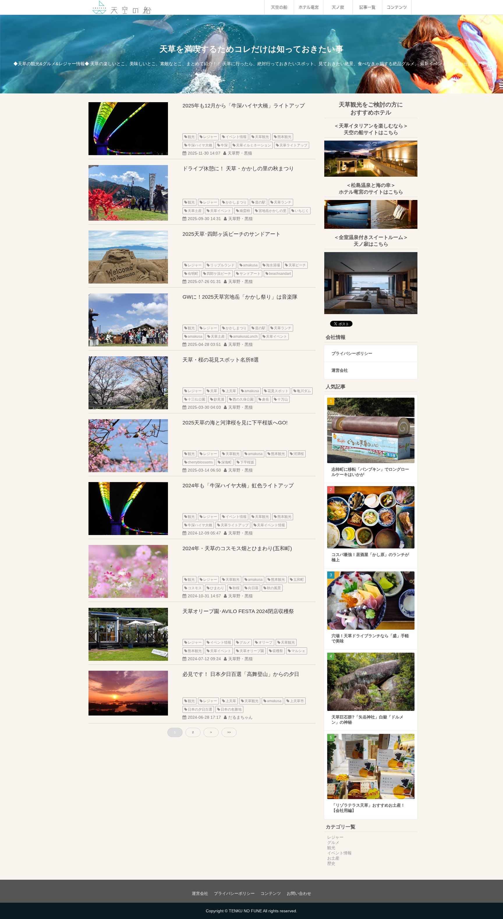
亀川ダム (304, 391)
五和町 (298, 580)
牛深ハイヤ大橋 (200, 145)
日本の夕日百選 (200, 709)
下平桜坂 (247, 462)
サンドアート (250, 274)
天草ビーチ (297, 265)
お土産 (333, 858)
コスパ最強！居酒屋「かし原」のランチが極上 (370, 557)
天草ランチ (282, 202)
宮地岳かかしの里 (272, 211)
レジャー (210, 137)
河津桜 (298, 454)
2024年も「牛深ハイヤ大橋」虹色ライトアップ (238, 485)
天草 (213, 391)
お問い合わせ (299, 893)
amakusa (250, 265)
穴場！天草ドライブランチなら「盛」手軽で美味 (370, 638)
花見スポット (278, 391)
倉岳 (265, 399)
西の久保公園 (243, 399)
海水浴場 (273, 265)
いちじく (302, 211)
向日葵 (253, 588)
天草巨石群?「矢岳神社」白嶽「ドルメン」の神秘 (367, 720)
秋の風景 (274, 588)
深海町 (226, 462)
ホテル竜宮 (309, 7)
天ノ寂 (338, 7)
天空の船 (279, 7)
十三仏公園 (196, 399)
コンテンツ (397, 7)
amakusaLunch (245, 336)
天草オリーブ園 (252, 651)
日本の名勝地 (231, 709)
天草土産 (195, 211)
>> (229, 732)
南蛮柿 (245, 211)
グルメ (245, 642)
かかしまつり (236, 202)
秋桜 (236, 588)
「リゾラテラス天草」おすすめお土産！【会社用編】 (368, 808)
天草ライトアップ (293, 145)
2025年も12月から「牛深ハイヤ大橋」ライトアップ (244, 106)
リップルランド (222, 265)
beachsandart (280, 274)
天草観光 (262, 137)
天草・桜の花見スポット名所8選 (221, 360)
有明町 (193, 274)
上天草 (231, 391)
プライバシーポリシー (352, 353)
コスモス (195, 588)
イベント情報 (236, 137)
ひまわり (217, 588)
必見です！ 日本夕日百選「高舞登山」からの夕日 (241, 674)
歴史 (331, 863)
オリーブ (265, 642)
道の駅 (260, 202)
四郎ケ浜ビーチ (219, 274)
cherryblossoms (200, 462)
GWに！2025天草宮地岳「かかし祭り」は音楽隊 (240, 297)
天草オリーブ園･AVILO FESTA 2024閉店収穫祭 (238, 611)
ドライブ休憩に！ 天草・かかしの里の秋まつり (238, 168)
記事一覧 (367, 7)
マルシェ (298, 651)
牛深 (224, 145)
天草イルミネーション (253, 145)
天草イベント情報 (271, 525)
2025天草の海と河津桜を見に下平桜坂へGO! (235, 423)
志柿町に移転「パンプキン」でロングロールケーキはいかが (370, 472)
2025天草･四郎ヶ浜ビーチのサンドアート (232, 234)
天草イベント (220, 211)
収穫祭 (277, 651)
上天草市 (297, 701)
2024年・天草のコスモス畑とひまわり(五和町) (237, 548)
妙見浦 (219, 399)
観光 (191, 137)
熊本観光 (284, 137)
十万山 (282, 399)
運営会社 (340, 370)
